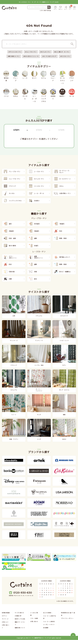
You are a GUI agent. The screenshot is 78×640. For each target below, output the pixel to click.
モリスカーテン (65, 56)
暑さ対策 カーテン (14, 56)
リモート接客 (34, 618)
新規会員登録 (6, 612)
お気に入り (5, 622)
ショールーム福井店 (49, 621)
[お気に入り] (60, 8)
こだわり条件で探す (45, 10)
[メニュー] (74, 8)
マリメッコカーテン (15, 52)
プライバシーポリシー (67, 618)
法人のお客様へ (47, 612)
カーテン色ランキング (49, 56)
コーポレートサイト (49, 624)
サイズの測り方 (19, 612)
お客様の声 (18, 616)
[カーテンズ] (9, 8)
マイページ (5, 619)
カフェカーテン (45, 52)
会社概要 (45, 627)
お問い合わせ (34, 621)
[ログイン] (65, 8)
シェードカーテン (31, 52)
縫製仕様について (20, 627)
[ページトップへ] (73, 635)
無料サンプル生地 (20, 619)
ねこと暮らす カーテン (62, 52)
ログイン (4, 616)
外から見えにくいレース (31, 56)
